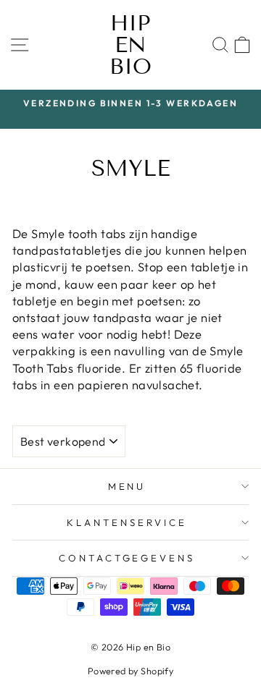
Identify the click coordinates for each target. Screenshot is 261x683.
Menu (127, 486)
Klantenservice (127, 522)
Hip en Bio (130, 45)
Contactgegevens (127, 558)
